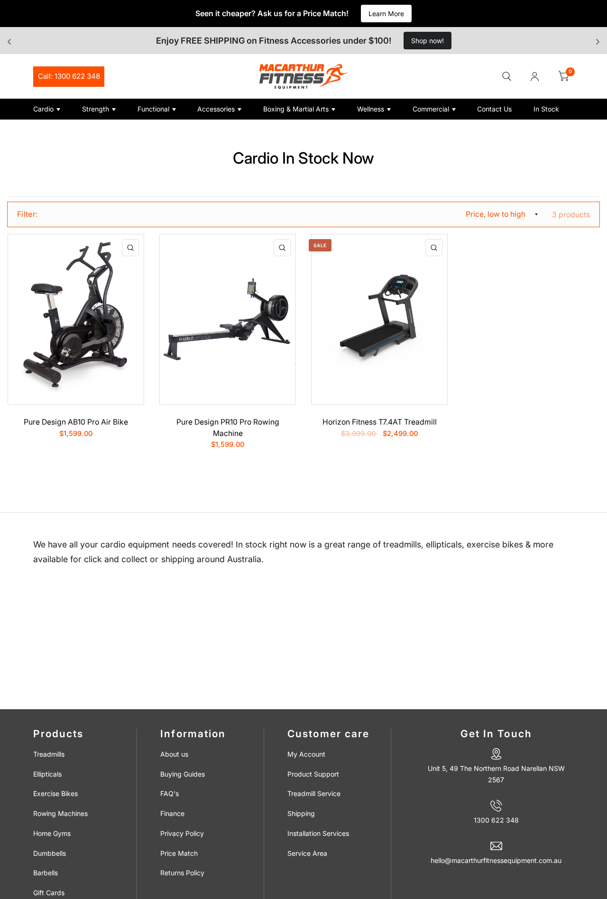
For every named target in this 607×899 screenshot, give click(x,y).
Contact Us (494, 109)
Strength (95, 109)
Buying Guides (182, 774)
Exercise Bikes (55, 793)
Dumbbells (49, 853)
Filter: (27, 214)
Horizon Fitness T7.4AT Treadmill (379, 421)
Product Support (313, 774)
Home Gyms (52, 833)
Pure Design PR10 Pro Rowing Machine (227, 427)
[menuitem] (54, 109)
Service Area (307, 853)
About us (174, 754)
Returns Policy (182, 873)
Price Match (179, 853)
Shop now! (427, 41)
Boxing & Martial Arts (296, 109)
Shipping (301, 813)
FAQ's (169, 793)
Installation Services (318, 833)
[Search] (506, 76)
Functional (153, 109)
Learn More (386, 13)
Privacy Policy (182, 833)
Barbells (45, 873)
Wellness (370, 109)
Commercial (431, 109)
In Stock (546, 109)
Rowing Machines (60, 813)
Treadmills (48, 754)
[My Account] (534, 76)
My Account (306, 754)
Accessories (216, 109)
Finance (172, 813)
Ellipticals (47, 774)
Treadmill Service (313, 793)
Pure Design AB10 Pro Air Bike (76, 421)
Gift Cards (48, 893)
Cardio (43, 109)
